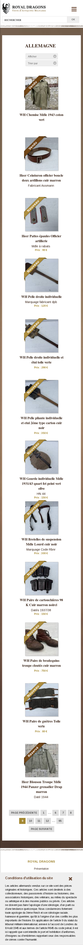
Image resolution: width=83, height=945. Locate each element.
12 (47, 820)
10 (30, 820)
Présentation (41, 868)
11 (38, 820)
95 (60, 820)
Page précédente (24, 812)
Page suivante (41, 829)
